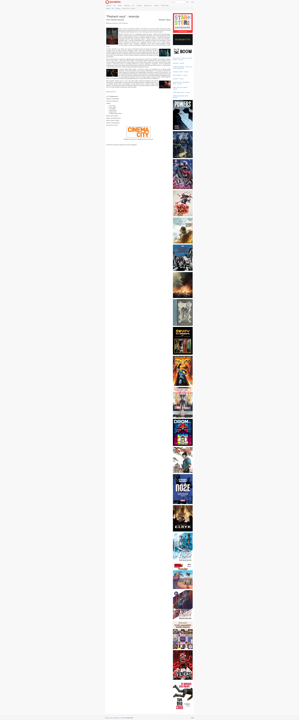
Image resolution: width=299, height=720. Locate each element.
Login (192, 2)
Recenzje (118, 8)
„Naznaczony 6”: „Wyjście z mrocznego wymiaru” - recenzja (182, 58)
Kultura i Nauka (165, 5)
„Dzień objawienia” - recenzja (180, 75)
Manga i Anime (148, 5)
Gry (133, 5)
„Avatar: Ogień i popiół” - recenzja (181, 92)
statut (111, 718)
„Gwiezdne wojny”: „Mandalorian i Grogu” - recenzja (181, 83)
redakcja (107, 718)
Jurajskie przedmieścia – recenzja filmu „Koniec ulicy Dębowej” (182, 67)
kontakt (122, 718)
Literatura (108, 5)
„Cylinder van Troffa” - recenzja (180, 71)
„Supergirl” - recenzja (178, 78)
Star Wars (139, 5)
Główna (108, 8)
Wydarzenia (127, 5)
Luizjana (159, 42)
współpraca (117, 718)
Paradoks (156, 5)
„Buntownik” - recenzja (178, 63)
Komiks (120, 5)
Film (115, 5)
